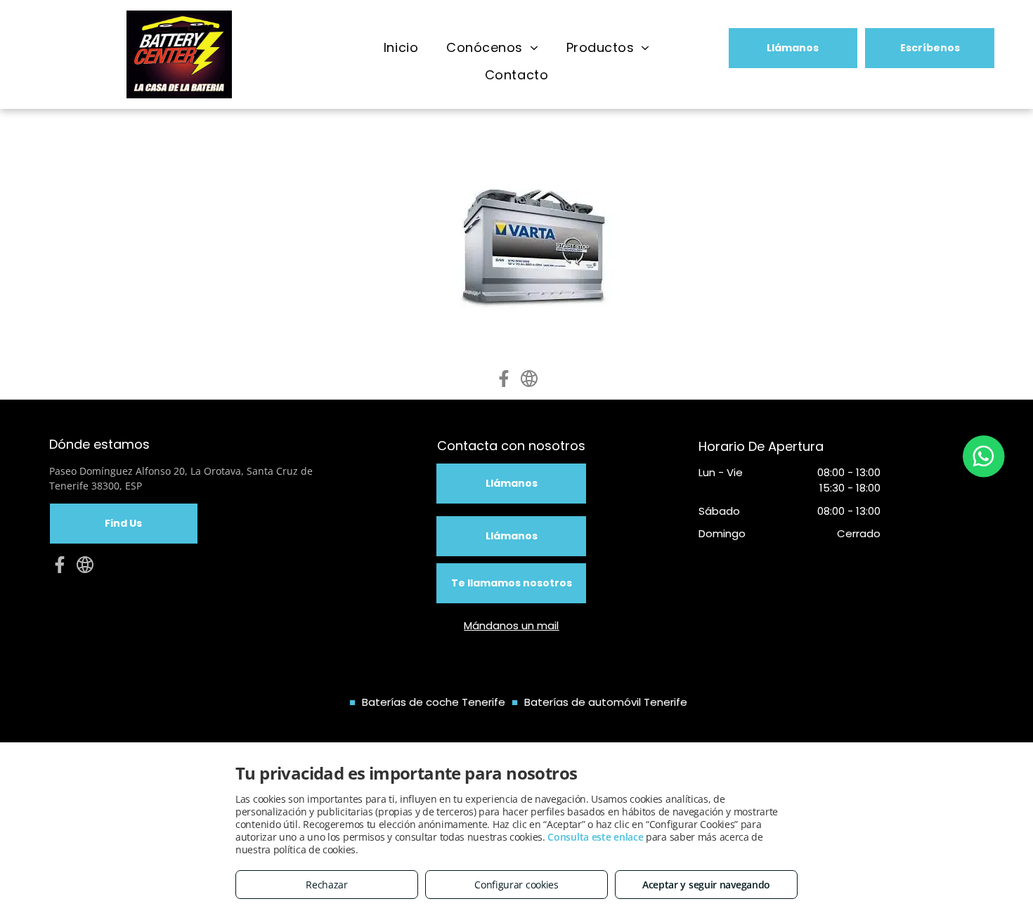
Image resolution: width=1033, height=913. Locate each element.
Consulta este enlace (595, 836)
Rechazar (327, 884)
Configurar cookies (516, 884)
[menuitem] (401, 47)
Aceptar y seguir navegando (706, 884)
